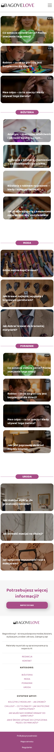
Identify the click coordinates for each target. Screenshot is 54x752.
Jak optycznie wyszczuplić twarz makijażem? (24, 561)
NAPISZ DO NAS (27, 605)
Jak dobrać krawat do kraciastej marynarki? (23, 328)
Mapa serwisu (26, 741)
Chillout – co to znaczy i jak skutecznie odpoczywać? (27, 707)
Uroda (27, 476)
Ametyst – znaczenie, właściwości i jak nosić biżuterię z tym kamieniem (29, 136)
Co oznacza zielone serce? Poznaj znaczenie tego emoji (25, 34)
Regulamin (27, 747)
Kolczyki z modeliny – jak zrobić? (27, 702)
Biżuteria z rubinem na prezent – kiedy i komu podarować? (28, 187)
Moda (27, 243)
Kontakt (27, 661)
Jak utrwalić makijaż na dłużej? (23, 533)
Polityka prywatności (27, 736)
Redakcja (27, 656)
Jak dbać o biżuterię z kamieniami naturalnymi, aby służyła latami (29, 213)
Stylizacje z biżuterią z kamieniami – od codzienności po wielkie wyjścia (29, 162)
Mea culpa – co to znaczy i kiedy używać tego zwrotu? (23, 94)
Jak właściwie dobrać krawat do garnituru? (27, 714)
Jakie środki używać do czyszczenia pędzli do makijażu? (27, 721)
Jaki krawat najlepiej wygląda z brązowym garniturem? (23, 298)
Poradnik (27, 346)
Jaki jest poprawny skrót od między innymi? (25, 447)
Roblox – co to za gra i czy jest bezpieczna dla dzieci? (22, 64)
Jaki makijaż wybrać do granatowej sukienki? (18, 502)
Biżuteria (27, 112)
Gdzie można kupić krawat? (20, 270)
